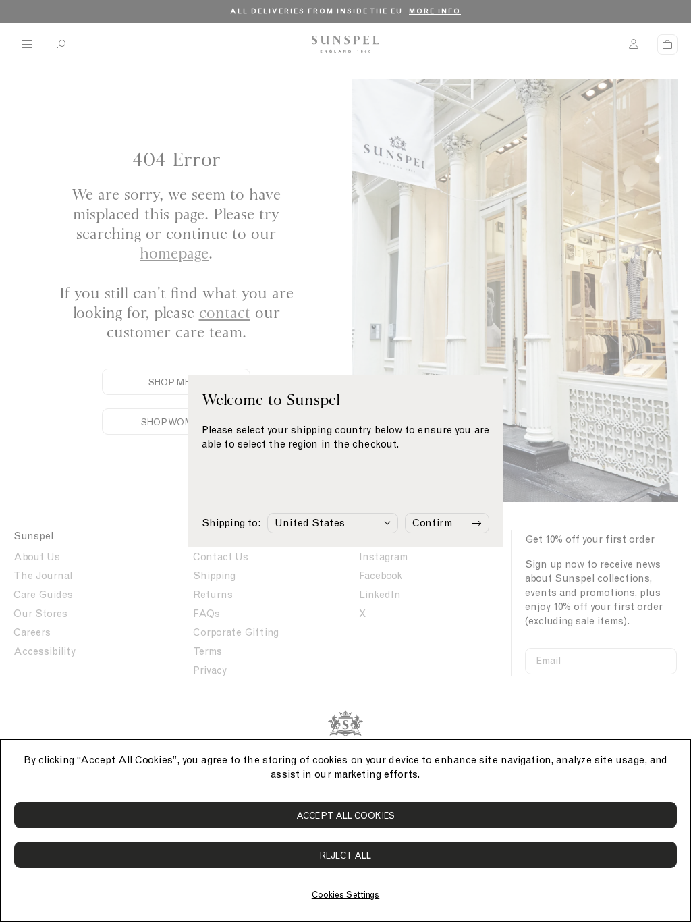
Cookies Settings (345, 895)
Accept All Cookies (345, 816)
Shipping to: (231, 523)
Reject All (346, 855)
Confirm (432, 523)
